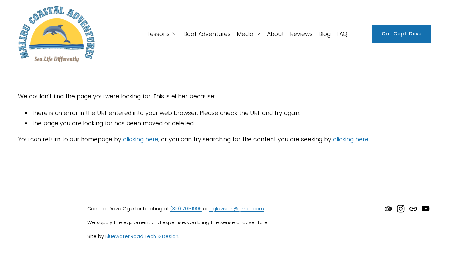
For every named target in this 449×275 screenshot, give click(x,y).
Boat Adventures (207, 34)
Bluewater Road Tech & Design (141, 236)
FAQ (341, 34)
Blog (325, 34)
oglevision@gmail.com (236, 208)
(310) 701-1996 (186, 208)
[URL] (413, 209)
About (275, 34)
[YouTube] (426, 209)
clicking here (140, 139)
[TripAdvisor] (388, 209)
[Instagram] (401, 209)
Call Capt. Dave (401, 34)
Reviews (301, 34)
